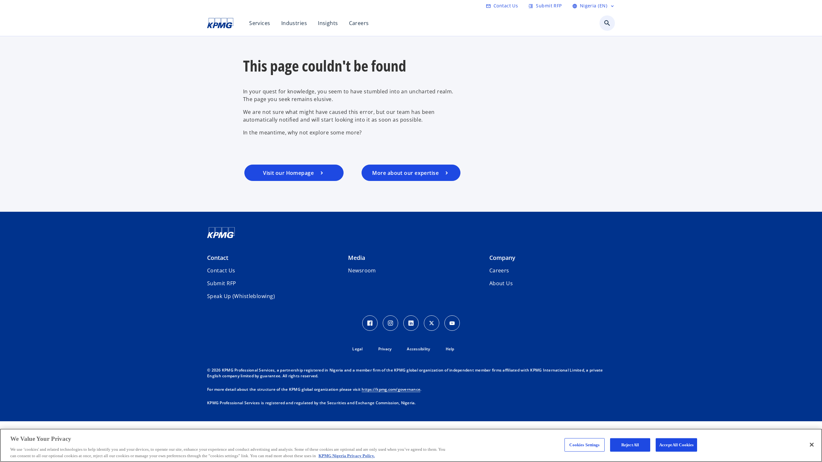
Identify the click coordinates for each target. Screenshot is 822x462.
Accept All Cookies (676, 444)
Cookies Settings (584, 444)
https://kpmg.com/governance (391, 389)
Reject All (630, 444)
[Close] (812, 445)
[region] (411, 445)
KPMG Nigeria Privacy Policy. (347, 455)
